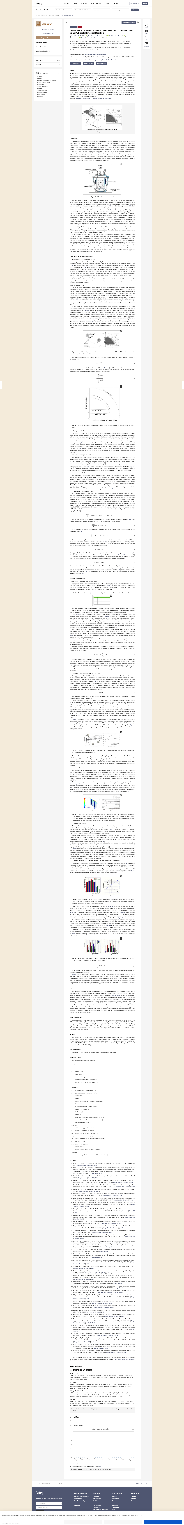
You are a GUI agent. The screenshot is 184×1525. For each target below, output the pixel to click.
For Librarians (97, 1503)
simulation (101, 98)
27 (119, 569)
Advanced (143, 10)
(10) (134, 966)
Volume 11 (51, 15)
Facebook (133, 1498)
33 (93, 829)
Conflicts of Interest (42, 92)
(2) (134, 378)
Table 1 (109, 585)
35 (112, 829)
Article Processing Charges (81, 1496)
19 (92, 297)
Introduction (40, 78)
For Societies (96, 1507)
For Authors (96, 1496)
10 (94, 219)
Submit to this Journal (48, 29)
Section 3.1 (121, 555)
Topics (75, 3)
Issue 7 (58, 15)
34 (110, 829)
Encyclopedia (115, 1507)
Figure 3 (106, 368)
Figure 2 (86, 310)
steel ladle (79, 98)
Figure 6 (110, 906)
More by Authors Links (43, 51)
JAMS (113, 1509)
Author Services (96, 3)
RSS (137, 1484)
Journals (66, 3)
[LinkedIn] (77, 1370)
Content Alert (144, 1484)
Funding (39, 88)
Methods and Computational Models (46, 80)
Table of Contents (42, 73)
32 (128, 791)
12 (110, 219)
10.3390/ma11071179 (67, 15)
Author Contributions (42, 86)
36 (103, 841)
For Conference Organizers (100, 1509)
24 (130, 519)
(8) (134, 654)
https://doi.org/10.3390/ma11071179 (95, 54)
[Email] (71, 1370)
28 (86, 571)
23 (130, 466)
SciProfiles (115, 1505)
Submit (145, 3)
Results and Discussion (43, 82)
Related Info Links (41, 47)
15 (128, 265)
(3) (134, 515)
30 (116, 627)
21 (127, 448)
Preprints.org (115, 1501)
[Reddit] (87, 1370)
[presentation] (99, 363)
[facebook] (81, 1370)
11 (96, 219)
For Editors (96, 1501)
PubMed (109, 1273)
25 (103, 541)
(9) (134, 692)
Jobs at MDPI (77, 1505)
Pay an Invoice (78, 1498)
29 (82, 573)
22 (88, 466)
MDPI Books (115, 1498)
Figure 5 (77, 784)
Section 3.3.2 (116, 995)
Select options (41, 1503)
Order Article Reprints (129, 22)
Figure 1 (100, 153)
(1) (134, 363)
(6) (134, 549)
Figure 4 (74, 719)
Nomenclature (41, 94)
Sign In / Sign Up (134, 3)
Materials (44, 15)
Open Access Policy (79, 1501)
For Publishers (97, 1505)
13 (70, 265)
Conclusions (40, 84)
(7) (134, 562)
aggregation (108, 98)
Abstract (39, 76)
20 (77, 299)
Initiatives (107, 3)
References (40, 96)
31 (72, 635)
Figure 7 (73, 933)
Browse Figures (88, 63)
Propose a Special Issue (48, 38)
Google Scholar (81, 1165)
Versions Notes (101, 63)
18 (90, 297)
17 (87, 291)
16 (85, 267)
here (78, 1411)
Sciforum (114, 1496)
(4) (134, 525)
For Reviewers (97, 1498)
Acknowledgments (42, 90)
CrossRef (89, 1165)
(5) (134, 535)
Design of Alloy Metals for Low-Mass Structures (107, 60)
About (116, 3)
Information (84, 3)
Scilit (95, 1165)
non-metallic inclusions (90, 98)
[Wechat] (84, 1370)
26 (105, 541)
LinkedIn (133, 1496)
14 (72, 265)
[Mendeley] (90, 1370)
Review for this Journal (48, 33)
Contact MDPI (77, 1503)
